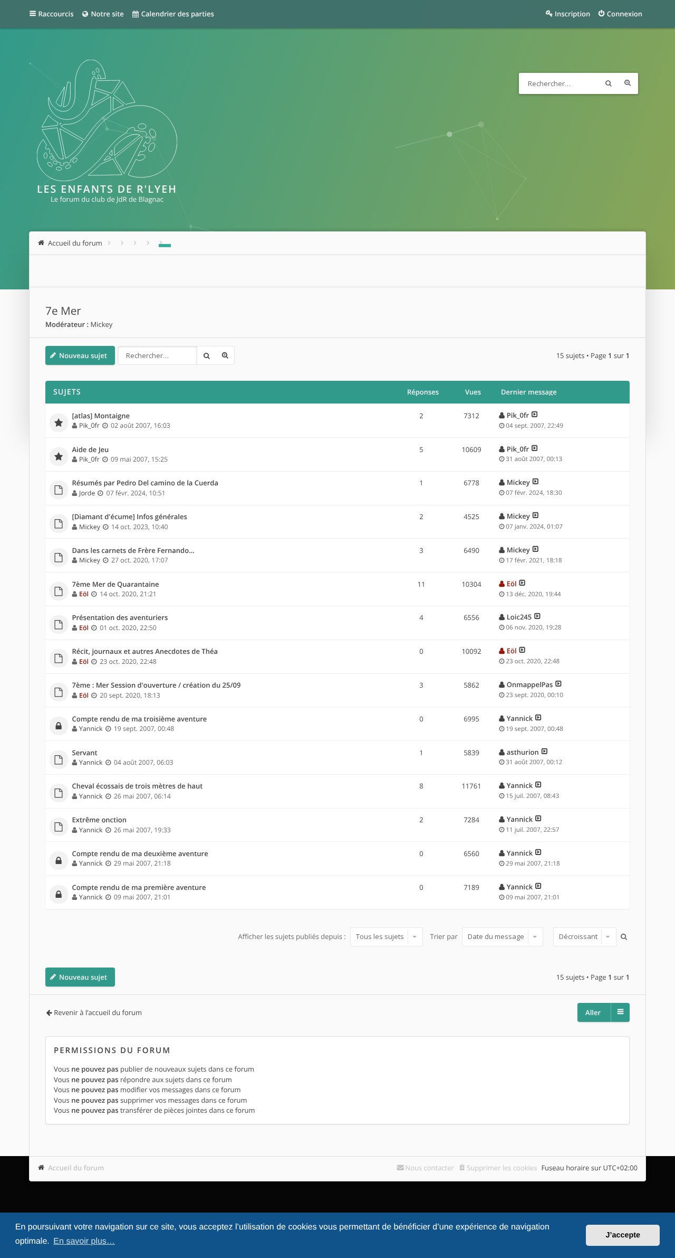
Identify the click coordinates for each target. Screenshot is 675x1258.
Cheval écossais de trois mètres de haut (137, 786)
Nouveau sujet (83, 355)
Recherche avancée (627, 83)
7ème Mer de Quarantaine (115, 584)
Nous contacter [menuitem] (429, 1167)
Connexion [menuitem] (624, 13)
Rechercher (608, 83)
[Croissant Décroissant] (583, 936)
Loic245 (519, 617)
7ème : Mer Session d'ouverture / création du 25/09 (156, 685)
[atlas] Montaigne (101, 416)
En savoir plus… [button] (84, 1241)
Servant (85, 753)
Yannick (90, 728)
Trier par (445, 936)
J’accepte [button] (622, 1235)
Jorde (87, 493)
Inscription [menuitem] (572, 13)
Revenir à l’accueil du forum (98, 1012)
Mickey (101, 324)
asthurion (523, 752)
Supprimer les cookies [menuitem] (502, 1167)
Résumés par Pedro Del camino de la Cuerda (145, 483)
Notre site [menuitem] (106, 13)
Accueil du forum (76, 1167)
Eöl (84, 593)
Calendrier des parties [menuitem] (176, 13)
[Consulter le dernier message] (535, 415)
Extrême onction (99, 820)
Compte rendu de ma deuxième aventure (140, 854)
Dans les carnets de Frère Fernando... (133, 551)
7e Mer (63, 311)
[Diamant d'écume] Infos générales (129, 517)
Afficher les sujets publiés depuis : (293, 936)
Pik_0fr (89, 425)
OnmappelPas (530, 684)
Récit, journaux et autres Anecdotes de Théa (145, 651)
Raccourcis (56, 13)
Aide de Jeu (90, 450)
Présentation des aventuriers (120, 618)
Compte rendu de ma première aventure (139, 888)
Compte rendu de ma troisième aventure (139, 719)
